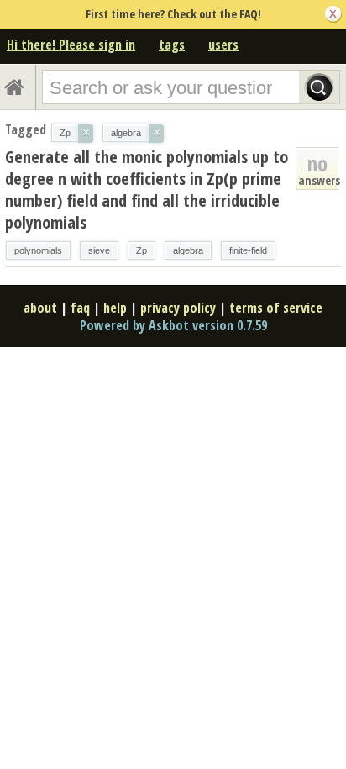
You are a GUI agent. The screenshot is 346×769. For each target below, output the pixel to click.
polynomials (38, 250)
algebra (188, 250)
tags (172, 44)
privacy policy (178, 307)
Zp (141, 250)
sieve (99, 250)
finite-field (248, 250)
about (40, 307)
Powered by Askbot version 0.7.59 (173, 325)
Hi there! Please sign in (71, 44)
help (115, 307)
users (223, 44)
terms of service (275, 307)
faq (80, 307)
